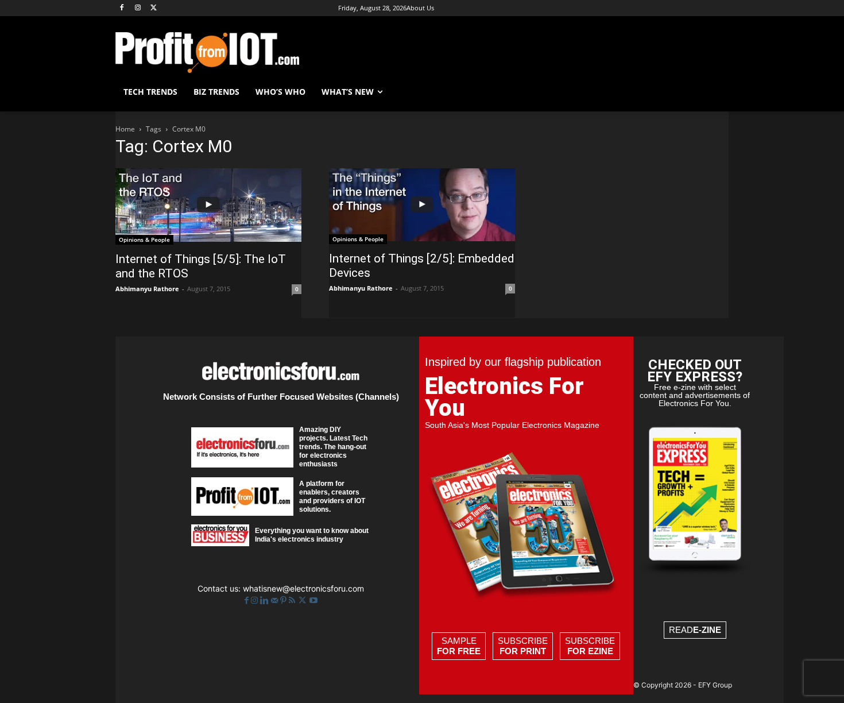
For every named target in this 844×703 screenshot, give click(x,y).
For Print (523, 651)
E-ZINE (707, 630)
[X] (154, 8)
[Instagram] (138, 8)
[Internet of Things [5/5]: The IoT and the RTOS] (208, 206)
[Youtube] (313, 600)
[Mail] (275, 600)
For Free (459, 651)
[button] (715, 92)
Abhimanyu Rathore (147, 288)
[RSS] (293, 600)
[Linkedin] (265, 600)
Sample (459, 646)
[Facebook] (122, 8)
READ (695, 630)
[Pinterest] (284, 600)
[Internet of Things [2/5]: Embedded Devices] (422, 206)
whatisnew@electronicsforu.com (303, 588)
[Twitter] (303, 600)
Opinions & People (144, 239)
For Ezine (590, 651)
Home (125, 129)
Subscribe (523, 646)
